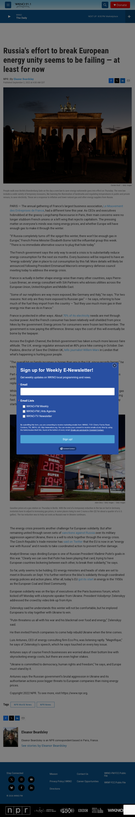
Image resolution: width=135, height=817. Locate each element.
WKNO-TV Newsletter (39, 416)
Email (23, 384)
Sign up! (67, 439)
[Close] (116, 365)
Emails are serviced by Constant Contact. (87, 430)
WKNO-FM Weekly (37, 406)
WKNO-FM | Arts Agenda (41, 411)
